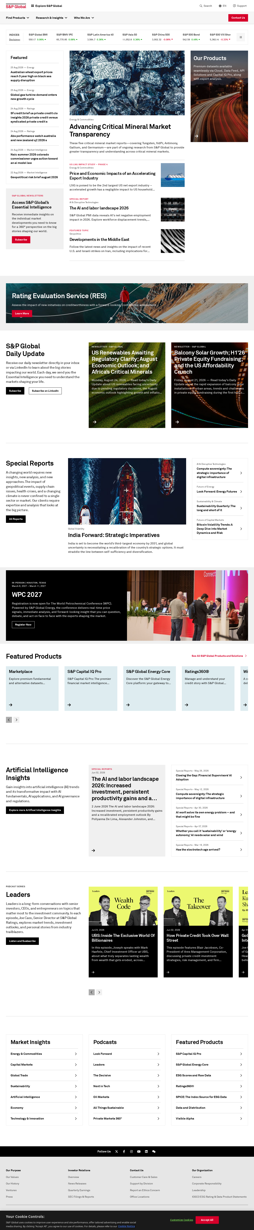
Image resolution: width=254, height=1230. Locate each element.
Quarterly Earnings (79, 1190)
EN (224, 5)
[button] (241, 37)
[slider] (127, 694)
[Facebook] (124, 1151)
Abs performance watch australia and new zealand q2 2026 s (33, 138)
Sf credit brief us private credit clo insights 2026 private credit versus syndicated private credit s (34, 117)
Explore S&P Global (48, 6)
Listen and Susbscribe (22, 941)
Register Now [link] (23, 624)
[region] (127, 1220)
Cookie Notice (126, 1226)
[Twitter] (117, 1151)
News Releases (77, 1183)
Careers (196, 1177)
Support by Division (141, 1183)
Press (9, 1196)
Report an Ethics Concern (145, 1190)
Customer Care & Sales (143, 1177)
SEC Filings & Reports (81, 1196)
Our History (12, 1183)
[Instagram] (131, 1151)
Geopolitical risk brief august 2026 (34, 177)
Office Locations (139, 1196)
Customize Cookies (181, 1220)
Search (208, 5)
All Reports (15, 519)
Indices (14, 34)
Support (242, 5)
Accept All (207, 1220)
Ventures (11, 1190)
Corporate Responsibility (206, 1183)
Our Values (12, 1177)
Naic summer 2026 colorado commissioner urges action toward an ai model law (34, 159)
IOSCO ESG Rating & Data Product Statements (219, 1196)
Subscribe (21, 239)
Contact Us (238, 17)
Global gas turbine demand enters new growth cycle (34, 97)
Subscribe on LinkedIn (45, 390)
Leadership (198, 1190)
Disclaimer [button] (14, 39)
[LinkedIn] (146, 1151)
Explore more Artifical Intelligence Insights (35, 810)
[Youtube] (139, 1151)
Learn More (22, 313)
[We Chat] (154, 1151)
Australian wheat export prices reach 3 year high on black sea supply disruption (31, 76)
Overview (73, 1177)
